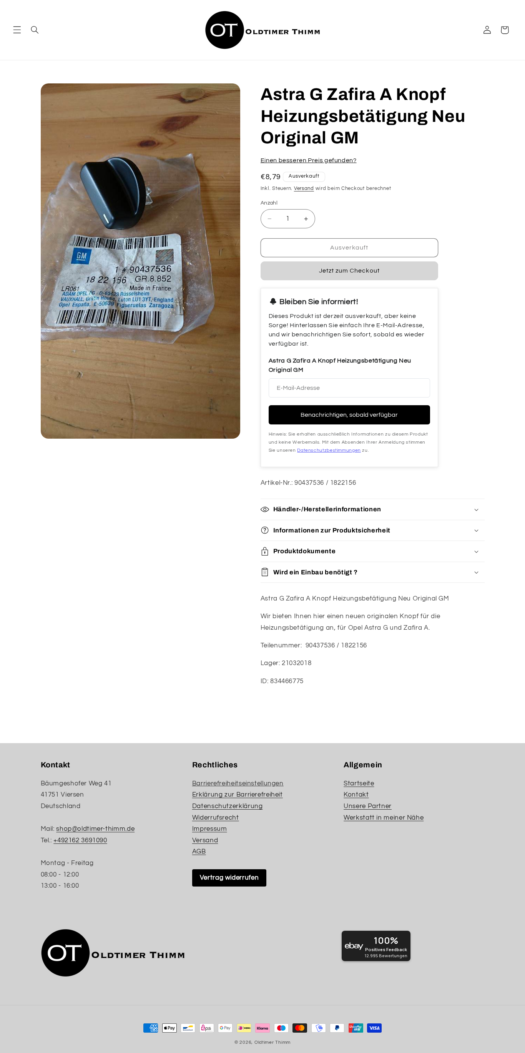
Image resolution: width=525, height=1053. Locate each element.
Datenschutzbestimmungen (329, 450)
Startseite (359, 783)
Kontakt (356, 794)
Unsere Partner (368, 806)
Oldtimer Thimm (272, 1042)
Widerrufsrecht (215, 817)
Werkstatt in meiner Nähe (384, 817)
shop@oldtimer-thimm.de (95, 828)
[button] (17, 30)
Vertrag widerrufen (229, 877)
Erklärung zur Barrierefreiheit (237, 794)
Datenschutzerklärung (227, 806)
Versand (304, 188)
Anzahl (269, 203)
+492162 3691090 (80, 840)
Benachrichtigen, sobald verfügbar (349, 415)
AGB (199, 851)
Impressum (209, 828)
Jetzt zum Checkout (349, 271)
